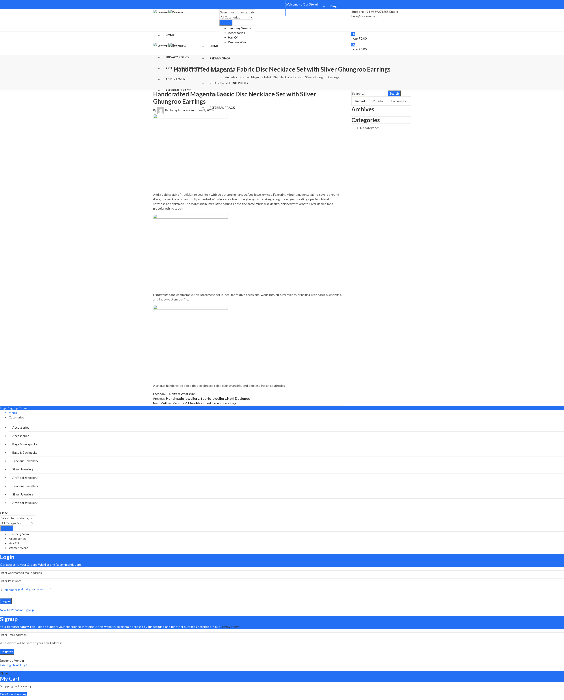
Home (229, 77)
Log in (6, 601)
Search (226, 22)
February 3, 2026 (202, 110)
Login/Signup (9, 408)
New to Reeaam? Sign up (17, 610)
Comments (398, 101)
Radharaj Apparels (177, 110)
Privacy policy (229, 626)
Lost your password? (36, 589)
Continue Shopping (13, 694)
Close (23, 408)
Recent (360, 101)
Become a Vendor (12, 660)
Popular (378, 101)
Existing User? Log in (14, 665)
